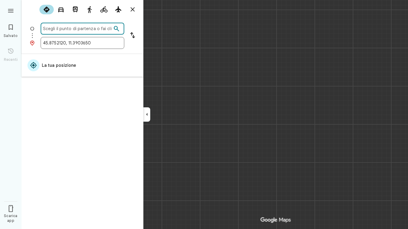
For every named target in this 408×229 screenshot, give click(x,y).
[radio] (46, 10)
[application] (204, 114)
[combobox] (77, 29)
